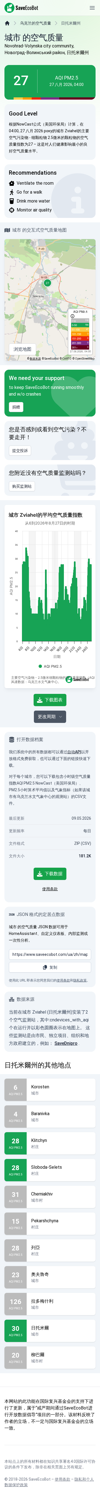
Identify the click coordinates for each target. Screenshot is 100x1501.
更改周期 (47, 716)
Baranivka (40, 1113)
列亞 (35, 1247)
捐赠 (16, 407)
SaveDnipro (66, 1043)
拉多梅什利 (42, 1301)
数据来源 (35, 358)
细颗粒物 (39, 137)
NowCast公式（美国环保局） (42, 124)
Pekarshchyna (44, 1220)
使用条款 (50, 889)
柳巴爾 (37, 1354)
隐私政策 (80, 980)
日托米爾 (40, 1328)
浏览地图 (22, 349)
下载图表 (53, 700)
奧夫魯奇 (40, 1274)
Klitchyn (39, 1140)
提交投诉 (20, 450)
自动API (74, 752)
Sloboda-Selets (46, 1167)
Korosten (40, 1086)
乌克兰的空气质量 (35, 23)
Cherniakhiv (42, 1194)
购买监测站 (22, 486)
